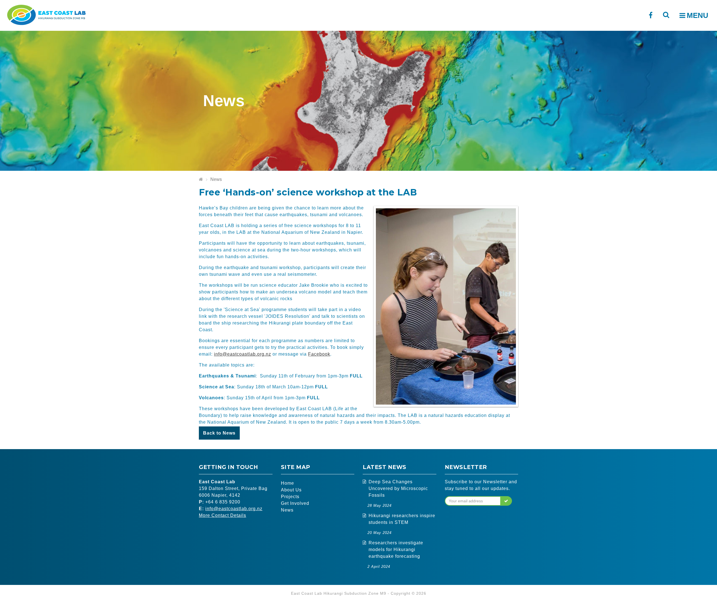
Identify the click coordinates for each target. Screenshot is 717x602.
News (216, 179)
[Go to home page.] (201, 179)
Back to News (219, 433)
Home (287, 483)
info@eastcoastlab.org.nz (242, 354)
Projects (290, 496)
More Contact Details (222, 515)
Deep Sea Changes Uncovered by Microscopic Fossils (398, 488)
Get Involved (295, 503)
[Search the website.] (666, 14)
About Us (291, 489)
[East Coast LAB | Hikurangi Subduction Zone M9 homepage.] (46, 14)
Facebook (319, 354)
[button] (506, 501)
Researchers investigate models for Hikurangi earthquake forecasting (396, 549)
